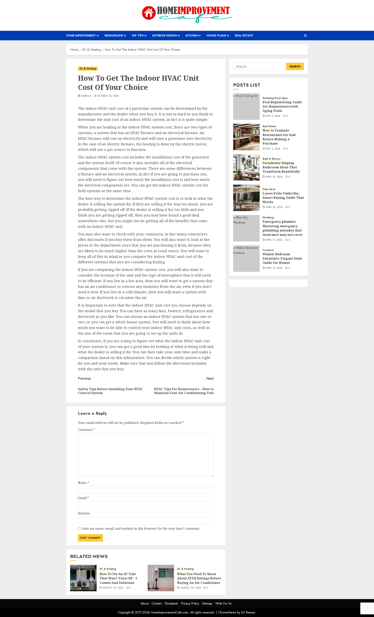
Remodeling (114, 35)
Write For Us (223, 603)
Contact (157, 603)
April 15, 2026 (274, 240)
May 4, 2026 (273, 116)
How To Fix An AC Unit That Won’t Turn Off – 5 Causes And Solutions (118, 578)
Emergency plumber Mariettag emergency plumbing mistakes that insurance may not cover (283, 228)
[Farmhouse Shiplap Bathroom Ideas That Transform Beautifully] (246, 167)
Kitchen (192, 35)
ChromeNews (227, 612)
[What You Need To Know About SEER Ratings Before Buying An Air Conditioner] (161, 578)
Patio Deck (269, 189)
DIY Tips (138, 35)
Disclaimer (171, 603)
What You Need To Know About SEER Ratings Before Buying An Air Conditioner (199, 578)
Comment (86, 430)
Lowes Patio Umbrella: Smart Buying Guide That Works (283, 197)
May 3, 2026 (273, 148)
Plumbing (268, 217)
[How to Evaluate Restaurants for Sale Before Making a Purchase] (246, 137)
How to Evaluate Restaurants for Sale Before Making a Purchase (279, 137)
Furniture (268, 250)
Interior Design (164, 35)
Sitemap (207, 603)
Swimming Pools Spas (275, 98)
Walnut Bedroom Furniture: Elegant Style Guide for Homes (282, 258)
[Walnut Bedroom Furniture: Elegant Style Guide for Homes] (246, 258)
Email (83, 498)
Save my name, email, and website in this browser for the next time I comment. (141, 528)
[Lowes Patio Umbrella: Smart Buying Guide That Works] (246, 198)
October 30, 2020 (107, 96)
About (145, 603)
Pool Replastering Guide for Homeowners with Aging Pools (282, 106)
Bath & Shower (271, 159)
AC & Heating (87, 68)
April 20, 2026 (274, 207)
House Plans (216, 35)
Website (84, 513)
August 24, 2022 (113, 588)
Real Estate (244, 35)
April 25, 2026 (274, 177)
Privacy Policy (190, 603)
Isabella (86, 96)
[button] (305, 35)
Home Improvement (81, 35)
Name (83, 483)
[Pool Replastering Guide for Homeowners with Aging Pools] (246, 106)
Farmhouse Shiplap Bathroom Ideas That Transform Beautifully (281, 167)
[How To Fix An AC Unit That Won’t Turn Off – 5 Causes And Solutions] (83, 578)
